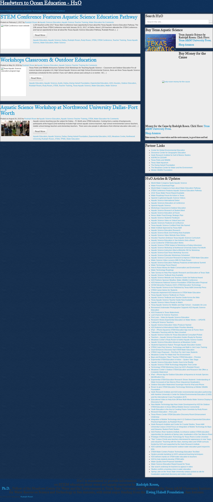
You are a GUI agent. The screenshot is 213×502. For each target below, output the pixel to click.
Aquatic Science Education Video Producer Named (171, 325)
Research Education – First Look (164, 412)
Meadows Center (118, 136)
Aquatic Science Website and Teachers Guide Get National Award (177, 278)
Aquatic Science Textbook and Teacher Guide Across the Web (175, 297)
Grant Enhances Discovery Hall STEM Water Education (172, 350)
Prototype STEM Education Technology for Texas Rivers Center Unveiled (179, 437)
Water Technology (34, 11)
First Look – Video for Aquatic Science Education (170, 317)
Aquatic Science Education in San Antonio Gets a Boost (173, 240)
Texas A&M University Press (195, 40)
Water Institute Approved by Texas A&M (166, 228)
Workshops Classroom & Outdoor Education (48, 60)
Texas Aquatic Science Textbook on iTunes (168, 295)
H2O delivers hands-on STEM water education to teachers (174, 457)
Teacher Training (119, 40)
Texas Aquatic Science (82, 86)
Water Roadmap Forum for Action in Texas (167, 195)
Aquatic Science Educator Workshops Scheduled (170, 255)
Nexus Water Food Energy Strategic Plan (167, 215)
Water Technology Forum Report (164, 265)
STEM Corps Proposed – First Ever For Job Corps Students (174, 352)
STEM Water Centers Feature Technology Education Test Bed (175, 452)
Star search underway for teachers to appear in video (172, 467)
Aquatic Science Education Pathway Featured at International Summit (178, 263)
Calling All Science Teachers (162, 322)
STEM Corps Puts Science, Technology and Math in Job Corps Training (179, 347)
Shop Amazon (186, 44)
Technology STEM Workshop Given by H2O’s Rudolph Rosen (175, 367)
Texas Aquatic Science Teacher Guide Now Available (172, 300)
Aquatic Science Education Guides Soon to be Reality (172, 362)
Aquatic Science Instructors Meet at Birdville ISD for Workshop (175, 250)
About (62, 11)
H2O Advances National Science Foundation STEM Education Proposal (179, 283)
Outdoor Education (128, 83)
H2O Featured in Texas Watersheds (165, 312)
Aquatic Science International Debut (165, 200)
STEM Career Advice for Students (164, 290)
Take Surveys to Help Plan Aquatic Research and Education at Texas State (180, 273)
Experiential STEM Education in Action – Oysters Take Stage (174, 360)
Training (45, 11)
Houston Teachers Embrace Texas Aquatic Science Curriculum (175, 238)
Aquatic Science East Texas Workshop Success (169, 253)
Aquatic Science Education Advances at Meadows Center (173, 342)
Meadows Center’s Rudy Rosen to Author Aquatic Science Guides (177, 340)
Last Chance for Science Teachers (164, 315)
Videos (51, 11)
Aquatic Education (40, 40)
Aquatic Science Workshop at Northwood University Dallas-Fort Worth (69, 110)
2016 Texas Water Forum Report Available (167, 193)
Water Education (95, 22)
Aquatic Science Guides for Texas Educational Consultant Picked (176, 335)
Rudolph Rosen (31, 22)
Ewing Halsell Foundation (79, 83)
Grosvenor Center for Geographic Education (168, 153)
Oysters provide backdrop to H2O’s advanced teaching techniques (177, 454)
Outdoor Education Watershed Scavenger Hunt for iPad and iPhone (177, 385)
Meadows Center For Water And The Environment (170, 355)
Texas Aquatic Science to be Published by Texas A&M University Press (178, 287)
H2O (111, 83)
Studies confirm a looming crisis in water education (171, 469)
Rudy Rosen (86, 40)
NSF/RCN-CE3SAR (159, 158)
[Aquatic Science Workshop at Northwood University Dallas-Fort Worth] (15, 128)
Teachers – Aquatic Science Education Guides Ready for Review (176, 337)
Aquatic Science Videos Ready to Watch (167, 302)
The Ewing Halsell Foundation (163, 165)
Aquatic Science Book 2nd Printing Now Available (170, 233)
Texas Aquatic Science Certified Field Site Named (170, 225)
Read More (40, 35)
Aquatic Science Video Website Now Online (168, 235)
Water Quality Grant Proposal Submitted (166, 462)
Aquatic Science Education (50, 22)
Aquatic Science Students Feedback (165, 218)
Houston (117, 83)
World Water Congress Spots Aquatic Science (169, 183)
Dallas (64, 40)
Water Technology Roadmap (162, 270)
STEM (7, 11)
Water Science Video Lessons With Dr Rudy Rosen (171, 260)
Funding (57, 11)
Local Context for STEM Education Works (167, 243)
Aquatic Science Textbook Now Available (167, 275)
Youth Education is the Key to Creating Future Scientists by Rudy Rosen (179, 409)
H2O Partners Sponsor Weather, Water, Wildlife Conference (174, 280)
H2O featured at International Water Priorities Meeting (172, 327)
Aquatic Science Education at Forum (165, 213)
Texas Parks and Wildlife (160, 160)
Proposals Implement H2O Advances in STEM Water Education (176, 293)
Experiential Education (18, 11)
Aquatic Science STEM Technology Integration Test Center (174, 365)
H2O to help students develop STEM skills (167, 459)
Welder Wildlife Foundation (161, 170)
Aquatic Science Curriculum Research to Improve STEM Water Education (180, 258)
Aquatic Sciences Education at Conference (168, 203)
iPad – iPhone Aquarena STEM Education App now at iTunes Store (177, 330)
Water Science (60, 43)
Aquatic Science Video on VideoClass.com (168, 220)
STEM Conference (104, 40)
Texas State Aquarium (159, 163)
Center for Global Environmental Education (168, 150)
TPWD (63, 139)
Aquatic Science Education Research (165, 230)
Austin (60, 83)
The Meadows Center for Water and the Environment (171, 168)
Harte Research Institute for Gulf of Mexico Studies (171, 155)
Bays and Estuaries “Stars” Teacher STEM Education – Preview (176, 357)
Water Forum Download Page (162, 186)
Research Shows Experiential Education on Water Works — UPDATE (178, 320)
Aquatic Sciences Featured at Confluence (167, 223)
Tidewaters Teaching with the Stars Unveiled (168, 332)
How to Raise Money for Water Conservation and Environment (175, 268)
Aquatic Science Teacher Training (75, 22)
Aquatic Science (54, 40)
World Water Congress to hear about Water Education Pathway (176, 188)
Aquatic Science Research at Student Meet (168, 210)
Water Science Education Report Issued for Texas (170, 464)
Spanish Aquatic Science (161, 205)
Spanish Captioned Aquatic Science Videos (168, 198)
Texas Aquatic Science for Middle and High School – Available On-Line (179, 305)
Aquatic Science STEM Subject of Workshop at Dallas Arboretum (176, 245)
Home (2, 11)
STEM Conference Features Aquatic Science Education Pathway (68, 17)
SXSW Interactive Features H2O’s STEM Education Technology (176, 285)
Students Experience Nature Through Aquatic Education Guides (176, 345)
